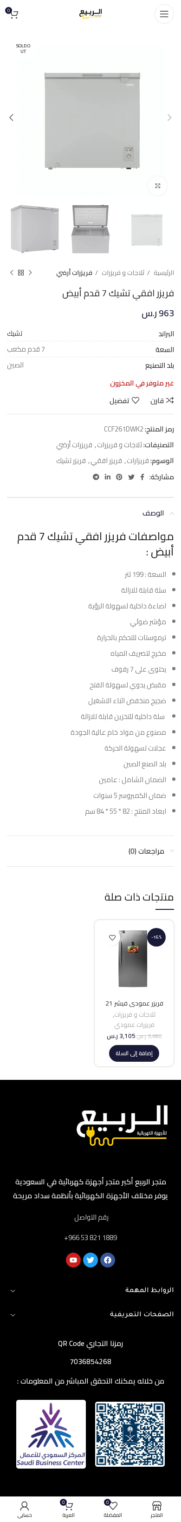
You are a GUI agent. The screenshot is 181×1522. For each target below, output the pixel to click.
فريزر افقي (106, 460)
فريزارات (138, 460)
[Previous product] (30, 272)
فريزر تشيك (71, 460)
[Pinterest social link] (119, 477)
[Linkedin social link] (107, 477)
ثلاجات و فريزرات (122, 273)
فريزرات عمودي (134, 1025)
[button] (134, 1053)
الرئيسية (163, 273)
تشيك (14, 333)
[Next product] (11, 272)
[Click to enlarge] (158, 185)
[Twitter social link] (131, 477)
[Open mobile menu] (164, 14)
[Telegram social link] (96, 477)
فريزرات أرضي (74, 273)
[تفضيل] (112, 937)
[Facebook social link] (142, 477)
